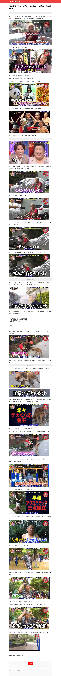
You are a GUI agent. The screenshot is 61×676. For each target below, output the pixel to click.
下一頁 (30, 663)
